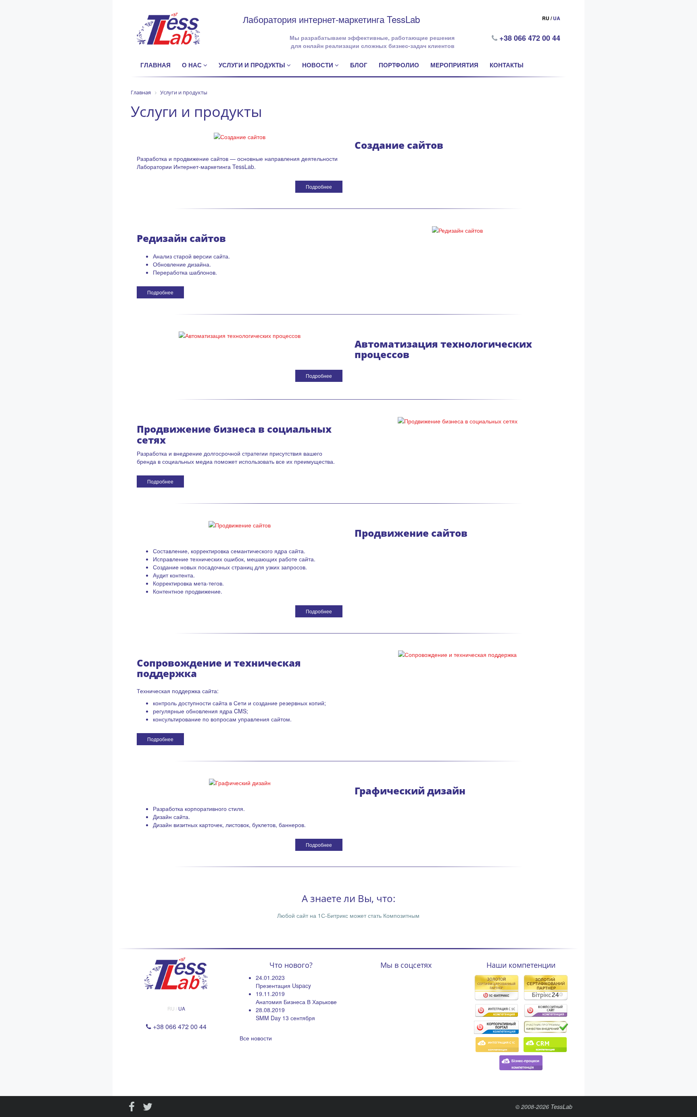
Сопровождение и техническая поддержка (219, 668)
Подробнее (319, 186)
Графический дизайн (410, 790)
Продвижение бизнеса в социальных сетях (234, 434)
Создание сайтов (399, 145)
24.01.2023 (270, 977)
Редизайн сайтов (181, 238)
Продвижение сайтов (411, 533)
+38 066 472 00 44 (530, 38)
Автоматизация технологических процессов (443, 349)
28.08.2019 (270, 1010)
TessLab (561, 1106)
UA (556, 18)
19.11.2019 (270, 994)
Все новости (256, 1038)
